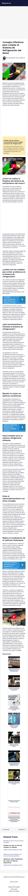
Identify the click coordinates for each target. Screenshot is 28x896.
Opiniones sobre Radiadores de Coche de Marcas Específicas (13, 860)
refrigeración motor (17, 849)
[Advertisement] (14, 21)
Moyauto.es (6, 3)
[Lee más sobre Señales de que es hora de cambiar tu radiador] (13, 841)
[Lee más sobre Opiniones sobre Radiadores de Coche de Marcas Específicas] (13, 855)
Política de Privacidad (14, 887)
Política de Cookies (14, 891)
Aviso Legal (14, 889)
